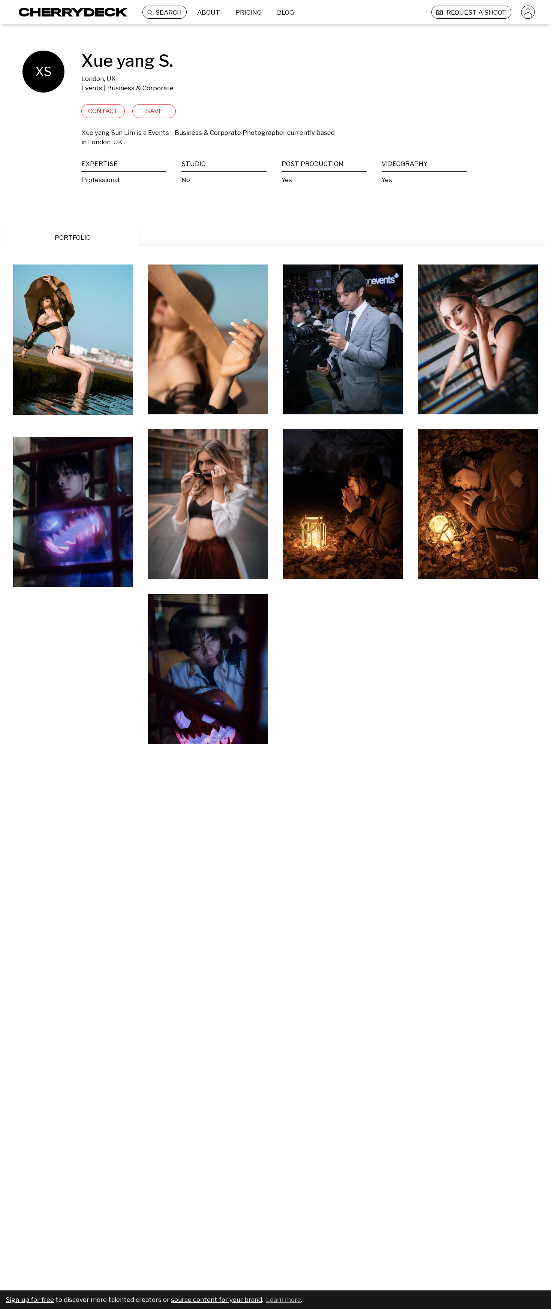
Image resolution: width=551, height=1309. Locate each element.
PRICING (248, 12)
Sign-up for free (30, 1299)
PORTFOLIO (73, 237)
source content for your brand (216, 1299)
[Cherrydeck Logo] (70, 12)
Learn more (283, 1299)
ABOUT (208, 12)
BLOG (285, 12)
